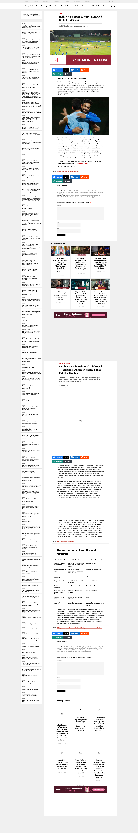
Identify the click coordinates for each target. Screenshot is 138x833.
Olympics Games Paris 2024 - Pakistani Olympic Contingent (29, 422)
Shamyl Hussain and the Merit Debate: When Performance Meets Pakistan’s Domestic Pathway (30, 183)
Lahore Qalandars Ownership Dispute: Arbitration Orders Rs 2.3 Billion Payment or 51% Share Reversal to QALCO (30, 292)
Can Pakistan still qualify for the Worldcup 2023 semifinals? (30, 466)
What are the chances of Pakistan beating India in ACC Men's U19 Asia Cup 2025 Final (31, 380)
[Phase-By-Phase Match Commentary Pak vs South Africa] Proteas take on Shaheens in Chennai (31, 459)
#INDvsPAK (59, 196)
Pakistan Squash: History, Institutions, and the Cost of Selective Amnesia (31, 300)
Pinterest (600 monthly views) (77, 1)
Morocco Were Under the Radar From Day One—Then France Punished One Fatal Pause (30, 86)
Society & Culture (25, 23)
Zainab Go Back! (26, 521)
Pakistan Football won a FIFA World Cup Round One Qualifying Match (31, 486)
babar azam (82, 190)
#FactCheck (82, 649)
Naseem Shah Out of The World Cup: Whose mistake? (31, 560)
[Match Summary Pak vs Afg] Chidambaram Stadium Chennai (30, 472)
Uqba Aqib (100, 648)
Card (78, 646)
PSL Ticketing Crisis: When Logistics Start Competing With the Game (31, 176)
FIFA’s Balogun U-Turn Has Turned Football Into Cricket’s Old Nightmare (31, 112)
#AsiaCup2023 (81, 140)
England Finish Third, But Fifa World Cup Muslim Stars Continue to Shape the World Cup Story (31, 56)
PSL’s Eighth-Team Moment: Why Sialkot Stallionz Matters (30, 347)
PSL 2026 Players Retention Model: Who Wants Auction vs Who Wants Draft (31, 333)
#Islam (98, 649)
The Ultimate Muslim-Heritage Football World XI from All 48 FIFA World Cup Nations (31, 135)
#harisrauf (97, 196)
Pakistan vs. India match (63, 192)
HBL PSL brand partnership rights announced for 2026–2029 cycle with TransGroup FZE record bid (31, 191)
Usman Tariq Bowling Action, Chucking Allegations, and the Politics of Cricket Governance (30, 255)
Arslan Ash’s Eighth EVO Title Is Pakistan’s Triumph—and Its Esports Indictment (31, 71)
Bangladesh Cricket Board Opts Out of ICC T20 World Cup (31, 285)
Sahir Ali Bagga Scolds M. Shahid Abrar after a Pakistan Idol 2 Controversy (30, 395)
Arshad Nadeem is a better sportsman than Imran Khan (29, 695)
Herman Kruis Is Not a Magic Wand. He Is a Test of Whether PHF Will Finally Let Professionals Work (31, 127)
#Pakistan (59, 651)
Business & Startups (26, 329)
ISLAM (98, 646)
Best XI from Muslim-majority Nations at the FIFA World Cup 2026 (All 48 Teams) (31, 142)
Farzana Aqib (93, 646)
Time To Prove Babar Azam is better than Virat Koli (31, 664)
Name (58, 222)
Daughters (82, 646)
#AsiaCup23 (76, 195)
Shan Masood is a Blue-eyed (29, 629)
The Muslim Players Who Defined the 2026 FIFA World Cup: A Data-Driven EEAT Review (31, 49)
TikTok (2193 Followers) (87, 1)
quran (83, 648)
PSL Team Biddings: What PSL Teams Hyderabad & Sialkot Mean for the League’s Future (31, 360)
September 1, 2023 (82, 163)
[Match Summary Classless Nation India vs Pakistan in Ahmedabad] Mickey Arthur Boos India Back (30, 493)
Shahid (87, 648)
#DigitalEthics (75, 649)
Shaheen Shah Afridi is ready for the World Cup (30, 566)
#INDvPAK (97, 195)
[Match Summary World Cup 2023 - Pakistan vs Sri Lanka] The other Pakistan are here (31, 515)
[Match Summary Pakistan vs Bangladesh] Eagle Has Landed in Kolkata (30, 444)
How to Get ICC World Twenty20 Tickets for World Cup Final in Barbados (30, 437)
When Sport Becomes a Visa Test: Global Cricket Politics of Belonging (31, 306)
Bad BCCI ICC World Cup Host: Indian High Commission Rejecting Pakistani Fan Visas (30, 579)
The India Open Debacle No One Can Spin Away (31, 319)
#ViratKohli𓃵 (90, 196)
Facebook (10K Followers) (27, 1)
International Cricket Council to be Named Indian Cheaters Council (31, 688)
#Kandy (64, 196)
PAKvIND (71, 192)
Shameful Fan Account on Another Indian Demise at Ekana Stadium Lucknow (31, 508)
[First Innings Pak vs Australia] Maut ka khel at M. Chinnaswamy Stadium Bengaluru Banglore (31, 479)
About (104, 6)
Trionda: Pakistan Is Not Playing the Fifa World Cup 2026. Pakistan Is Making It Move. (31, 170)
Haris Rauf (95, 190)
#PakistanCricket (76, 196)
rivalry (95, 192)
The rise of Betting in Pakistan (30, 624)
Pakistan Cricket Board (76, 648)
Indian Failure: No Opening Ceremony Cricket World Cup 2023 (31, 540)
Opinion (58, 648)
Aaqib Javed (67, 646)
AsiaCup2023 (75, 190)
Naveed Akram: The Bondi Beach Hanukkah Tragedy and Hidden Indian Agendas (30, 387)
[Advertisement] (80, 328)
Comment (59, 205)
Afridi (71, 646)
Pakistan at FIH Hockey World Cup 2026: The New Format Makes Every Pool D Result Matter (31, 34)
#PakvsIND (83, 196)
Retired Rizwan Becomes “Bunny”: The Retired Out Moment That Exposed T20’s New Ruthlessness (30, 340)
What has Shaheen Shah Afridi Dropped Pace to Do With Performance (30, 408)
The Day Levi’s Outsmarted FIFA (30, 156)
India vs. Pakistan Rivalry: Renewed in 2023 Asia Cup (31, 15)
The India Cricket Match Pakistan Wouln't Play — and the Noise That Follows (31, 238)
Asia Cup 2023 (67, 190)
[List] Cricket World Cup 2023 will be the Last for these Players (30, 554)
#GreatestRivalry (90, 195)
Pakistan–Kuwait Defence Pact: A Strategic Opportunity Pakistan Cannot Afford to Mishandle (30, 64)
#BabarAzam (83, 195)
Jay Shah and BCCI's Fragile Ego (30, 585)
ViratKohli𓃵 (60, 193)
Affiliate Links (95, 6)
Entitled (88, 646)
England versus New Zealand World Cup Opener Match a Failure (31, 534)
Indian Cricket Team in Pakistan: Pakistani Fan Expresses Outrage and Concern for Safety (31, 604)
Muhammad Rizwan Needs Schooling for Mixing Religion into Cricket (31, 682)
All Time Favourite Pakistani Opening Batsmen (31, 618)
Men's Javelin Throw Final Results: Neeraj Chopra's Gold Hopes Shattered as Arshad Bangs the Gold (31, 416)
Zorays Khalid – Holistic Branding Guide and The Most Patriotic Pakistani (49, 6)
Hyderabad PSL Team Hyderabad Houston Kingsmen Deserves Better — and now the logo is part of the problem (31, 222)
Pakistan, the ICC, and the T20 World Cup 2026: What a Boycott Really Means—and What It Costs (30, 271)
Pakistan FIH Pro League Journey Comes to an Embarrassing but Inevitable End (30, 150)
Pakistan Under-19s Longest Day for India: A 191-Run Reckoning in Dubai (31, 373)
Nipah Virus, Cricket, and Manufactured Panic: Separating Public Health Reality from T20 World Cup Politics (30, 262)
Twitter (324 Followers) (36, 1)
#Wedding (88, 651)
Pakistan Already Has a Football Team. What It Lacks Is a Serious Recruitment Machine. (30, 162)
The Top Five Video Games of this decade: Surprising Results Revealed (31, 597)
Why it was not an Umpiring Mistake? (29, 676)
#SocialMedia (82, 651)
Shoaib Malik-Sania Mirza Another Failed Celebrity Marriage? (30, 651)
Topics (77, 6)
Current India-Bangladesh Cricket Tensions (30, 353)
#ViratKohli (93, 148)
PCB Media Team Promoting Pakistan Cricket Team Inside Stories (31, 670)
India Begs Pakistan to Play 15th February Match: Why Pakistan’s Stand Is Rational (30, 215)
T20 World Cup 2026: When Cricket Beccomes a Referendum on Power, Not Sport (31, 278)
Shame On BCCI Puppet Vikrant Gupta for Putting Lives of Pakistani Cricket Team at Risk (31, 500)
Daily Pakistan (95, 491)
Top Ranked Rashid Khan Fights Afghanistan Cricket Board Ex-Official (30, 547)
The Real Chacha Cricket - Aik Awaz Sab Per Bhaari (31, 572)
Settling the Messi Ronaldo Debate (30, 634)
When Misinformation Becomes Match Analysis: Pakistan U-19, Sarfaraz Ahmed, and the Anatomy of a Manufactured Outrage (31, 246)
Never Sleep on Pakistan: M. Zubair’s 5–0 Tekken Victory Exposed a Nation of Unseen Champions (31, 41)
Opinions (85, 6)
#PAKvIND (72, 140)
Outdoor (63, 648)
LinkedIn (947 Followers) (67, 1)
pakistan (67, 648)
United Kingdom (93, 648)
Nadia (102, 646)
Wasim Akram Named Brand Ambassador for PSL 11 (29, 366)
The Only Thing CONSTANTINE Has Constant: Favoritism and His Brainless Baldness (31, 429)
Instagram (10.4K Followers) (46, 1)
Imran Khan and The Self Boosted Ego (30, 701)
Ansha (75, 646)
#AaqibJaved (68, 649)
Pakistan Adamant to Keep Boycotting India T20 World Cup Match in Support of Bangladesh (30, 231)
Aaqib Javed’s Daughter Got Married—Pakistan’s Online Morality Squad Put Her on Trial (31, 26)
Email (58, 228)
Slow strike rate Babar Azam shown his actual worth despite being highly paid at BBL (31, 313)
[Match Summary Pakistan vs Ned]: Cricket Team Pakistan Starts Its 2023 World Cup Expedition (31, 527)
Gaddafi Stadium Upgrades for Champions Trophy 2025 (29, 401)
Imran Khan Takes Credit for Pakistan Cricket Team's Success (30, 658)
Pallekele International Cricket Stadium (83, 192)
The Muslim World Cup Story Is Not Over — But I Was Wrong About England (31, 79)
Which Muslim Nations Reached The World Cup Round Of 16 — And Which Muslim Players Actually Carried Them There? (31, 119)
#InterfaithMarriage (91, 649)
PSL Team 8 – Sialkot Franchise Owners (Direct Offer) (30, 326)
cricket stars (88, 190)
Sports (31, 23)
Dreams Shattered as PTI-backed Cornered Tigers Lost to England (30, 645)
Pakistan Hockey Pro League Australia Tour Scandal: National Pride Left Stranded (30, 207)
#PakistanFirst (75, 651)
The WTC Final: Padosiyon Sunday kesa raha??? (30, 591)
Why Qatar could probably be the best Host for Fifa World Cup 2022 (31, 639)
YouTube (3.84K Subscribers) (57, 1)
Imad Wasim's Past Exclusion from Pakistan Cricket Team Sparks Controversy (31, 612)
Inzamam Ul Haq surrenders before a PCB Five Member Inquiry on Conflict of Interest (31, 452)
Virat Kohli (100, 192)
